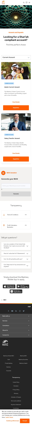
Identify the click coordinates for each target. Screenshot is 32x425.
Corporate (8, 370)
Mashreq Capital (23, 363)
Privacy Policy (16, 389)
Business (9, 367)
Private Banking (8, 363)
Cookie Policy (16, 382)
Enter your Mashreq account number (14, 186)
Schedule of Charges (16, 397)
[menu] (29, 2)
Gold (9, 359)
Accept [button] (25, 421)
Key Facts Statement (16, 404)
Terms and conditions (16, 401)
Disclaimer (16, 386)
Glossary (16, 393)
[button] (12, 421)
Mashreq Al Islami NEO (8, 356)
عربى (29, 306)
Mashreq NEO (23, 356)
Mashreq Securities (23, 359)
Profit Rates (16, 408)
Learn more (9, 417)
